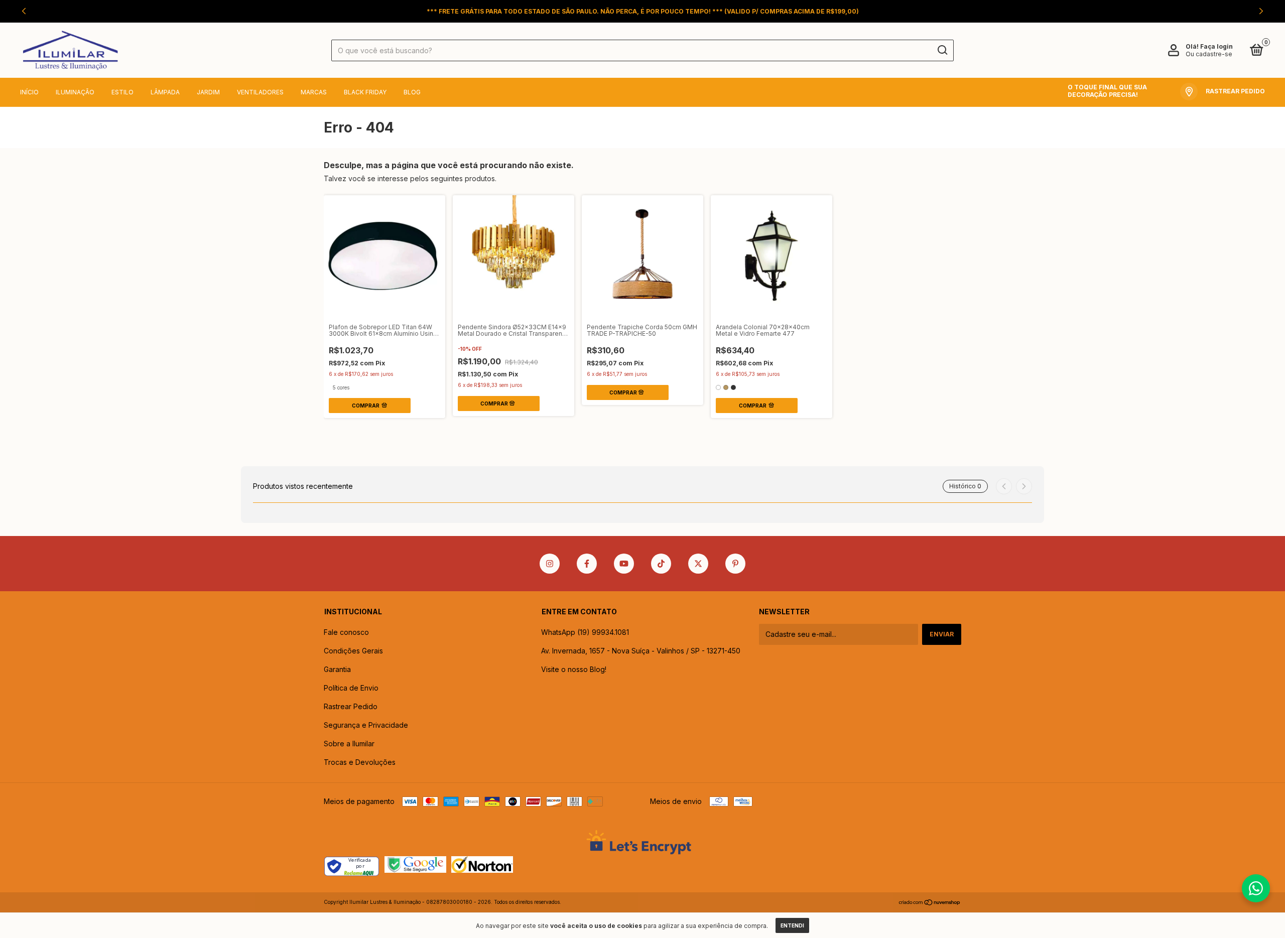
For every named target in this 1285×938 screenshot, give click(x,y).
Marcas (314, 92)
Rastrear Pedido (350, 706)
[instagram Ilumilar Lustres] (550, 564)
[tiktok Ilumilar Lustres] (661, 564)
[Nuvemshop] (929, 903)
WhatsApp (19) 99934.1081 (585, 632)
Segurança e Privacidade (366, 725)
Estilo (122, 92)
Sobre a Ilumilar (349, 743)
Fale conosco (346, 632)
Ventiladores (260, 92)
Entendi (792, 925)
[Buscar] (942, 50)
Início (29, 92)
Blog (412, 92)
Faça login (1216, 46)
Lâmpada (165, 92)
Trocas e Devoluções (360, 762)
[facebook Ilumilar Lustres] (587, 564)
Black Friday (365, 92)
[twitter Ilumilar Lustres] (698, 564)
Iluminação (75, 92)
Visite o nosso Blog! (573, 669)
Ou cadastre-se (1209, 54)
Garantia (337, 669)
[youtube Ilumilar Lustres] (624, 564)
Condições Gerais (353, 650)
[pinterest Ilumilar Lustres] (735, 564)
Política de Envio (351, 688)
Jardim (208, 92)
